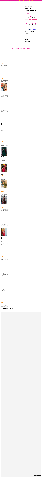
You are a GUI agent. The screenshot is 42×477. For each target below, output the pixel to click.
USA (1, 140)
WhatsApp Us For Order (37, 475)
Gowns (14, 2)
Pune (1, 238)
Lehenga (17, 2)
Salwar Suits (11, 2)
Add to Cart (32, 19)
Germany (2, 92)
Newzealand (2, 221)
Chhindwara (2, 286)
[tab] (31, 12)
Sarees (8, 2)
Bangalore (2, 107)
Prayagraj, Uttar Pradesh (4, 157)
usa (1, 124)
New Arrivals (4, 2)
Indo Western (21, 2)
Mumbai (2, 174)
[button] (31, 0)
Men (24, 2)
